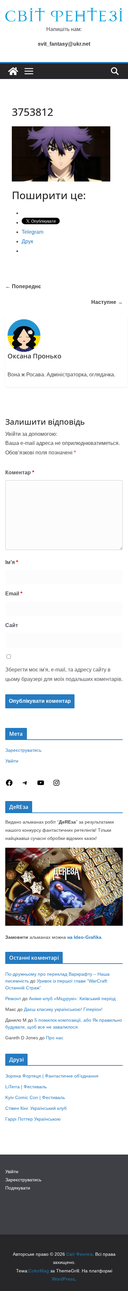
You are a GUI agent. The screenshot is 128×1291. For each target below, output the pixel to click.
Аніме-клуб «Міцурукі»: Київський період (72, 998)
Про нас (54, 1037)
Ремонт (13, 998)
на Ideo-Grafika (84, 937)
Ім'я (11, 562)
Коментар (19, 472)
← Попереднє (23, 286)
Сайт (11, 625)
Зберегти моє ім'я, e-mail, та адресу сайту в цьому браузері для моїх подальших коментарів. (64, 674)
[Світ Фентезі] (13, 71)
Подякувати (17, 1187)
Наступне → (107, 302)
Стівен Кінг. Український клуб (36, 1108)
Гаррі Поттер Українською (33, 1119)
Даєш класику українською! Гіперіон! (63, 1009)
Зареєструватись (23, 750)
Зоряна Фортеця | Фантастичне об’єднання (51, 1075)
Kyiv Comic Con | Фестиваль (35, 1097)
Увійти (11, 761)
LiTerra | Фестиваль (26, 1086)
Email (13, 593)
